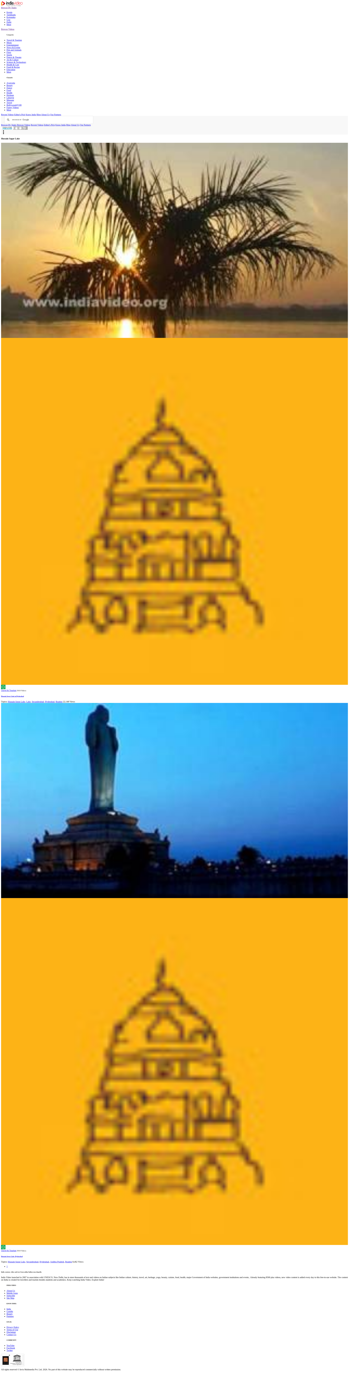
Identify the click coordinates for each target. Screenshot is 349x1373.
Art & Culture (13, 60)
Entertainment (13, 45)
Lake (28, 701)
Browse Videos (7, 29)
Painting (10, 1316)
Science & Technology (16, 62)
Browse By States (8, 8)
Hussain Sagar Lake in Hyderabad (12, 696)
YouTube (10, 1345)
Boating (59, 701)
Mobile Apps (12, 1293)
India (9, 1309)
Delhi (9, 22)
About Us (45, 114)
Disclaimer (11, 1332)
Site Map (10, 1298)
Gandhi (10, 1311)
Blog (39, 114)
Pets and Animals (14, 50)
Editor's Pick (19, 114)
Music (9, 42)
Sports (9, 55)
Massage (10, 100)
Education (11, 69)
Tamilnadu (11, 15)
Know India (31, 114)
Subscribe (11, 1295)
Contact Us (11, 1334)
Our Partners (55, 114)
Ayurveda (11, 83)
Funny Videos (13, 107)
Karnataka (11, 17)
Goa (8, 20)
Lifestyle (10, 98)
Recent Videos (7, 114)
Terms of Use (12, 1330)
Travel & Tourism (14, 40)
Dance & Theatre (14, 57)
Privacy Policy (13, 1327)
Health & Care (13, 65)
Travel (9, 102)
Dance (9, 88)
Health (9, 93)
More (9, 24)
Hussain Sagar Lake (16, 701)
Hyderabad (50, 701)
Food (9, 90)
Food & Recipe (13, 67)
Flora (9, 52)
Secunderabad (38, 701)
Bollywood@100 (14, 105)
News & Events (13, 47)
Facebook (11, 1348)
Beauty (10, 85)
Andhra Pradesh (57, 1262)
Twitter (10, 1350)
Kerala (9, 12)
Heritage (10, 95)
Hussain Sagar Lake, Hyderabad (12, 1256)
